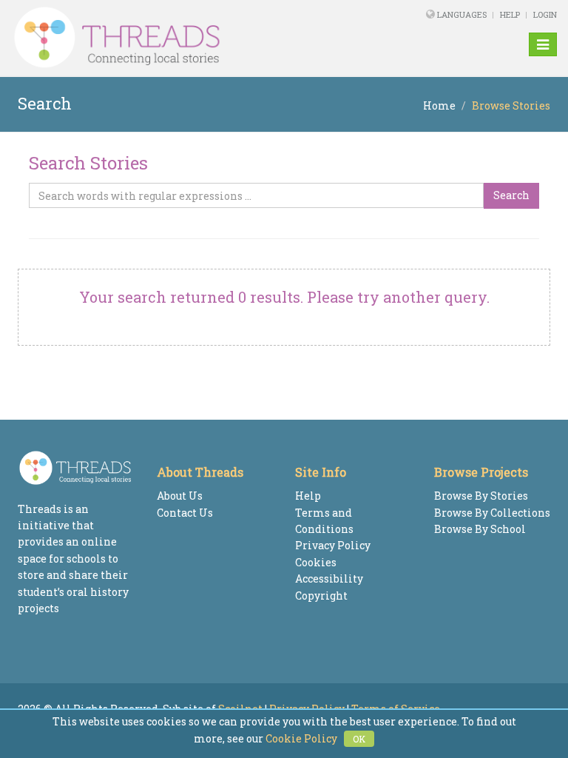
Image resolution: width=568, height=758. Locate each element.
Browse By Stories (481, 496)
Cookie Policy (301, 738)
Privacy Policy (333, 545)
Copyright (321, 595)
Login (545, 14)
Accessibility (329, 578)
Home (439, 105)
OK (359, 739)
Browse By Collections (492, 513)
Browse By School (480, 529)
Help (510, 14)
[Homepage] (179, 38)
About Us (180, 496)
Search (511, 195)
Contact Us (185, 513)
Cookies (316, 562)
